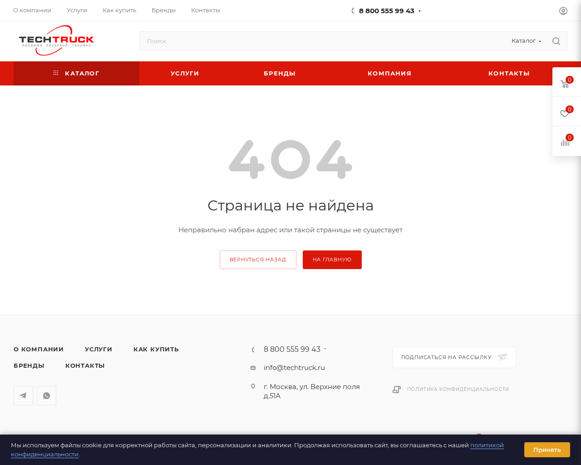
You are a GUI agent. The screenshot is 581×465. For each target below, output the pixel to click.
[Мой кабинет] (563, 12)
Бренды (29, 365)
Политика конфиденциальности (458, 389)
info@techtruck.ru (294, 367)
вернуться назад (258, 259)
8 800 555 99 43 (386, 10)
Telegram (23, 395)
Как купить (156, 349)
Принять (547, 449)
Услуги (99, 349)
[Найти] (556, 40)
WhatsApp (46, 395)
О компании (39, 349)
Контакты (85, 365)
